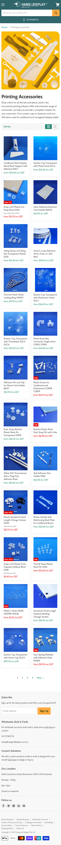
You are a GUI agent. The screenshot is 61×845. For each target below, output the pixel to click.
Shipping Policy (7, 828)
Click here (12, 760)
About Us (20, 828)
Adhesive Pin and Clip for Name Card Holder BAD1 (14, 385)
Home (4, 27)
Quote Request (7, 819)
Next (39, 677)
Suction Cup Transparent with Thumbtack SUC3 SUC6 (15, 341)
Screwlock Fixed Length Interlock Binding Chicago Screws (44, 613)
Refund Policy (36, 825)
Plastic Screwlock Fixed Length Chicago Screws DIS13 (15, 520)
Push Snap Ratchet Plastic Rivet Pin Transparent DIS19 (13, 432)
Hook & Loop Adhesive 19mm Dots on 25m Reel (44, 253)
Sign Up (44, 710)
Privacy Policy (6, 825)
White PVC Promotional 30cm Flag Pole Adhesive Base (15, 476)
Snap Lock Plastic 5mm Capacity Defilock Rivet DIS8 (15, 567)
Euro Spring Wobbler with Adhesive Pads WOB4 (43, 657)
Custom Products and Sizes (11, 822)
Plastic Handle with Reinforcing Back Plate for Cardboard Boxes (44, 520)
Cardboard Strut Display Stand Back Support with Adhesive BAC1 (15, 166)
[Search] (56, 13)
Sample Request (22, 819)
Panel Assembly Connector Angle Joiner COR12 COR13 (44, 341)
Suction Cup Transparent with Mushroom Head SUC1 (45, 297)
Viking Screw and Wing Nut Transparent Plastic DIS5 (15, 253)
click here (49, 727)
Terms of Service (21, 825)
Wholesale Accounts (40, 819)
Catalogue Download (33, 822)
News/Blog (48, 822)
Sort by (7, 126)
